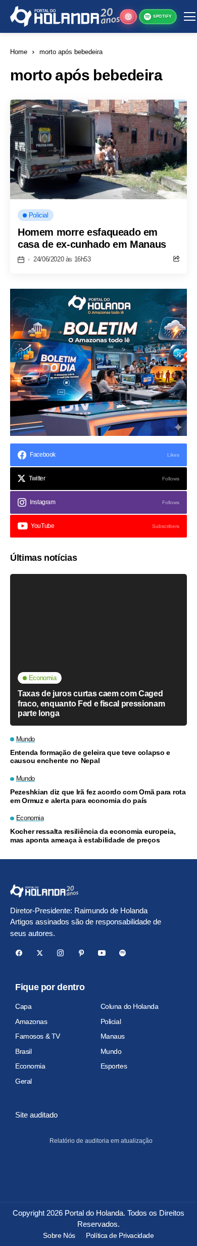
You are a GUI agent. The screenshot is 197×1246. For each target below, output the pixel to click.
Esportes (114, 1066)
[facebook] (19, 953)
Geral (23, 1081)
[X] (39, 953)
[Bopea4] (65, 16)
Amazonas (31, 1021)
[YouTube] (102, 953)
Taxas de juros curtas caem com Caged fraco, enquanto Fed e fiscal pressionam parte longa (91, 703)
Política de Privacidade (120, 1235)
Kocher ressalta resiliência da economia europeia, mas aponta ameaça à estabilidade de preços (92, 835)
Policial (111, 1021)
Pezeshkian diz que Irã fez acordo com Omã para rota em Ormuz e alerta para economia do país (98, 796)
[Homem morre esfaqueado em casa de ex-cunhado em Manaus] (98, 149)
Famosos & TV (37, 1036)
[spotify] (122, 953)
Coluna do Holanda (130, 1006)
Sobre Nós (59, 1235)
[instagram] (60, 953)
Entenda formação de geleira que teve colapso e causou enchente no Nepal (90, 756)
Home (18, 52)
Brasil (23, 1051)
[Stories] (128, 16)
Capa (23, 1006)
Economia (30, 1066)
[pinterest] (81, 953)
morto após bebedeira (71, 52)
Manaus (113, 1036)
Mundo (111, 1051)
